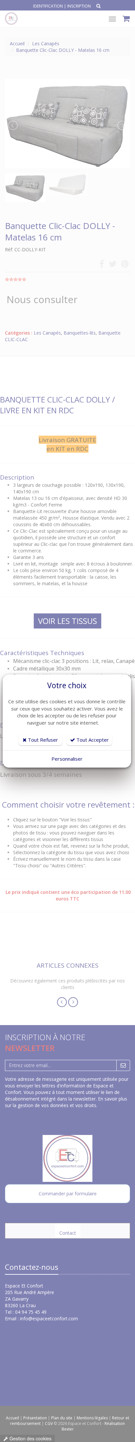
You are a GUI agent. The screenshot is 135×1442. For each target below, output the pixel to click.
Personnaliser (67, 758)
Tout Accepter (92, 739)
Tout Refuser (42, 739)
